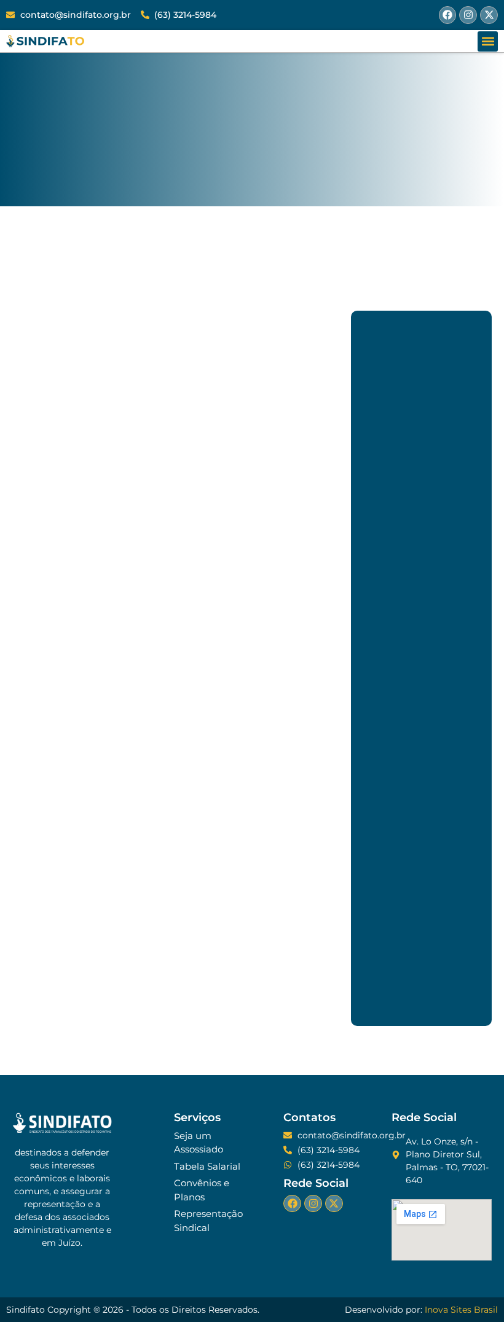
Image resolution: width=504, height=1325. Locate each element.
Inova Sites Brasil (461, 1309)
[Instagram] (468, 15)
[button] (488, 41)
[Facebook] (448, 15)
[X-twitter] (489, 15)
